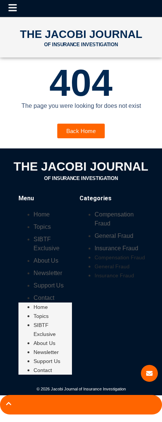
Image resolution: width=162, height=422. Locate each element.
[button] (12, 8)
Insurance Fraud (116, 248)
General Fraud (114, 236)
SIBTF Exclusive (45, 329)
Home (42, 214)
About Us (46, 260)
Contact (44, 298)
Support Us (49, 285)
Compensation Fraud (120, 257)
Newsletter (48, 273)
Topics (42, 227)
